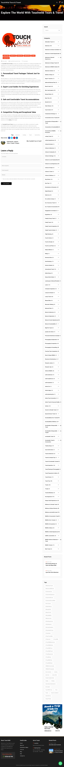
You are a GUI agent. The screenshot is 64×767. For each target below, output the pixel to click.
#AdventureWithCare (50, 588)
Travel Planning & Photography (52, 469)
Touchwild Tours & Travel (7, 63)
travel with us (37, 135)
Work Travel (47, 549)
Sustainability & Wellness (50, 421)
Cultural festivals (49, 144)
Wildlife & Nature (49, 528)
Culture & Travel (48, 171)
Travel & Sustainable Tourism (51, 461)
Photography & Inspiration (51, 343)
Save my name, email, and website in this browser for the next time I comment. (19, 179)
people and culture (49, 331)
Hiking (46, 253)
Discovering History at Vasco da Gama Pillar (51, 564)
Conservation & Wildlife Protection (50, 131)
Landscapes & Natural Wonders (52, 281)
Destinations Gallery (24, 747)
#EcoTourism (48, 603)
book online (54, 674)
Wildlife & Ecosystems (50, 524)
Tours (56, 689)
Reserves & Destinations (50, 359)
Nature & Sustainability (50, 324)
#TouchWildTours (49, 648)
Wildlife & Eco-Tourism (50, 520)
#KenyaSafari (48, 609)
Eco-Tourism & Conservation (51, 206)
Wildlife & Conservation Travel (52, 516)
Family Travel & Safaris (50, 230)
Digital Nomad (48, 191)
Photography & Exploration (51, 339)
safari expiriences (49, 378)
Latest (33, 55)
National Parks (48, 308)
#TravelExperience (49, 654)
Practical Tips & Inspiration (51, 351)
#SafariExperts (49, 624)
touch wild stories (49, 449)
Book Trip (47, 98)
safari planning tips (49, 394)
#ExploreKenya (49, 606)
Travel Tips (47, 481)
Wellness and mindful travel (51, 512)
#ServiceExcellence (49, 627)
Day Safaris (47, 179)
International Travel (49, 269)
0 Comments (25, 61)
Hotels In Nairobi (48, 265)
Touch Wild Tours (49, 689)
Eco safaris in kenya (49, 199)
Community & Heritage (50, 113)
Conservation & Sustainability (51, 127)
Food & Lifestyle (48, 242)
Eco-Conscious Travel (50, 203)
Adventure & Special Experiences (49, 58)
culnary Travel (48, 136)
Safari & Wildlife (48, 371)
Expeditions (47, 214)
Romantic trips (48, 367)
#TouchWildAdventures (50, 642)
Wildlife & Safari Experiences (51, 531)
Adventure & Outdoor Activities (52, 49)
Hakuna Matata (48, 249)
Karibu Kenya (48, 273)
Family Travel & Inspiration (51, 226)
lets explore (48, 686)
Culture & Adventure (49, 148)
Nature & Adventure (49, 312)
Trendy (46, 489)
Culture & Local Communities (51, 160)
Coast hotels (48, 110)
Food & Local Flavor (49, 245)
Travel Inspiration (49, 465)
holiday (47, 680)
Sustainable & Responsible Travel (51, 426)
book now (18, 135)
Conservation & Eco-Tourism (51, 117)
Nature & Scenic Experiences (51, 320)
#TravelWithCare (49, 660)
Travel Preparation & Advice (51, 473)
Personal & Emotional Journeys (52, 335)
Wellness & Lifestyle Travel (51, 504)
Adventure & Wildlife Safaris (51, 67)
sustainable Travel (49, 436)
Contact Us (22, 755)
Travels (46, 485)
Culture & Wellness (49, 175)
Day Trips (47, 183)
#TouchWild (55, 639)
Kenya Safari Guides (49, 277)
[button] (60, 763)
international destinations (51, 683)
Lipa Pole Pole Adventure (52, 572)
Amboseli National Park (50, 82)
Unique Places (48, 698)
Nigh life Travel (48, 328)
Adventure (47, 45)
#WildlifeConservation (50, 666)
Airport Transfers (49, 78)
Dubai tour (13, 55)
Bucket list (47, 102)
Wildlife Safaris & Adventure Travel (51, 540)
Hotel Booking (48, 261)
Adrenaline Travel (49, 42)
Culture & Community (49, 152)
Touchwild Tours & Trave (7, 124)
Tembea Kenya (48, 446)
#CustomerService (49, 597)
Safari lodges (48, 390)
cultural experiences (49, 140)
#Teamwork (48, 639)
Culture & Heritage (49, 156)
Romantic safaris (49, 363)
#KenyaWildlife (48, 615)
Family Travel (19, 55)
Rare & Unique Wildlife (50, 355)
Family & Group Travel (50, 218)
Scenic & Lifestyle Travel (50, 410)
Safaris (46, 406)
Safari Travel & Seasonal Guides (52, 402)
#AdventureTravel (49, 585)
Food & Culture (48, 238)
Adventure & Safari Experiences (52, 53)
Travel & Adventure (49, 453)
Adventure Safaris (49, 70)
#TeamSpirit (48, 633)
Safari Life (47, 386)
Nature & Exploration (49, 316)
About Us (22, 745)
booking (24, 135)
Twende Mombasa (49, 492)
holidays (53, 680)
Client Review (48, 106)
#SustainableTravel (49, 630)
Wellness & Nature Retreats (51, 508)
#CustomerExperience (50, 594)
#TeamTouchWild (49, 636)
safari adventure (48, 374)
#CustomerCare (49, 591)
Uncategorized (48, 496)
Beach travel (6, 55)
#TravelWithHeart (49, 663)
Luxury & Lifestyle (49, 292)
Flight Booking (27, 55)
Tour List (22, 749)
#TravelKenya (48, 657)
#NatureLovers (48, 618)
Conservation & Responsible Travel (51, 122)
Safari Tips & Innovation (50, 398)
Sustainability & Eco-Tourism (51, 417)
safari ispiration (48, 382)
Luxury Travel (6, 57)
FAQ (21, 753)
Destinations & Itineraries (50, 187)
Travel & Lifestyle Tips (50, 457)
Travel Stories (48, 477)
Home (21, 743)
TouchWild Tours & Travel (11, 2)
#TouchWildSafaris (49, 645)
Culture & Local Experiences (51, 163)
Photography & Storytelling (51, 347)
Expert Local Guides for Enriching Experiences (21, 87)
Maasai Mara (48, 300)
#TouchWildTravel (49, 651)
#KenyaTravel (48, 612)
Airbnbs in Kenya (48, 74)
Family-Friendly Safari (50, 677)
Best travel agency (49, 90)
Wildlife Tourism (48, 545)
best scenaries (48, 671)
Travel (30, 135)
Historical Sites (48, 257)
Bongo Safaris (48, 94)
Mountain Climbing (49, 304)
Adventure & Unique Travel (51, 63)
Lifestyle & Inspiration (50, 288)
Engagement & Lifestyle (50, 210)
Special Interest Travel (50, 414)
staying (9, 119)
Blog (21, 751)
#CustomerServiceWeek (50, 600)
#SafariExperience (49, 621)
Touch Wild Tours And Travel (15, 61)
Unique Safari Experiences (51, 500)
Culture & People (49, 167)
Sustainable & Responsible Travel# (51, 431)
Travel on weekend (54, 692)
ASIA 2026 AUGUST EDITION (55, 745)
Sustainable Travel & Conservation (49, 441)
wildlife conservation (49, 535)
